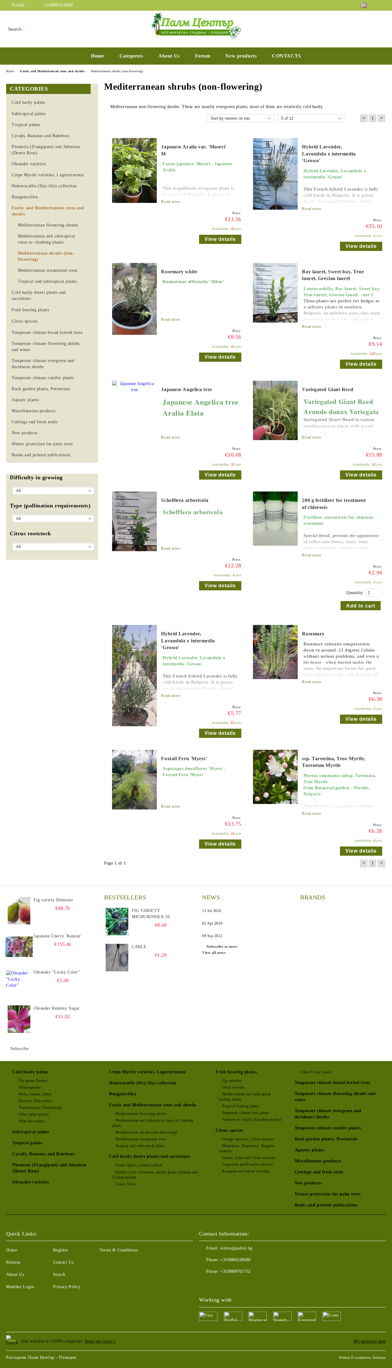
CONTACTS (286, 55)
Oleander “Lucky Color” (57, 972)
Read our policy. (100, 1341)
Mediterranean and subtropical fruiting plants (245, 1096)
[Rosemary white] (134, 337)
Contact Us (63, 1262)
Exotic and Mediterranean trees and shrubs (152, 1105)
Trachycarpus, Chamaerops (40, 1107)
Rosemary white (179, 271)
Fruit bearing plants (236, 1072)
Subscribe (19, 1048)
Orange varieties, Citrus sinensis (248, 1139)
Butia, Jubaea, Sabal (35, 1094)
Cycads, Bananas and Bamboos (43, 1154)
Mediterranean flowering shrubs (141, 1114)
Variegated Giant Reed (327, 389)
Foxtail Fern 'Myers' (184, 758)
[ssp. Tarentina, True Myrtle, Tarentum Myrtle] (275, 807)
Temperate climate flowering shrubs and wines (335, 1096)
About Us (168, 55)
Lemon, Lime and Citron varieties (249, 1158)
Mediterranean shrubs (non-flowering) (146, 1132)
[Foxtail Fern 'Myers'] (134, 812)
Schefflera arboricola (184, 500)
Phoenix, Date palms (35, 1101)
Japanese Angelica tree (186, 389)
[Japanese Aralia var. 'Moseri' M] (134, 206)
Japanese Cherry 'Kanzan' (57, 936)
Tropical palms (27, 1143)
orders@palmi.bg (236, 1248)
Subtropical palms (30, 1132)
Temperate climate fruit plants (245, 1113)
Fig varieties (232, 1080)
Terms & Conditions (119, 1250)
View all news (214, 953)
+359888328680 (58, 5)
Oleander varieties (30, 1182)
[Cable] (117, 957)
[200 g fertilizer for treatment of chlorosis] (275, 548)
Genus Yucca (126, 1184)
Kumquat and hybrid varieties (246, 1171)
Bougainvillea (122, 1094)
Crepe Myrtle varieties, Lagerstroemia (147, 1072)
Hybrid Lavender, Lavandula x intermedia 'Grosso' (329, 153)
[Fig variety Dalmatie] (19, 911)
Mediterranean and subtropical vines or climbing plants (152, 1123)
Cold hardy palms (30, 1072)
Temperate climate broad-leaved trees (332, 1082)
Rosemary (313, 633)
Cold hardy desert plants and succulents (149, 1156)
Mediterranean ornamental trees (140, 1139)
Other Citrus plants (316, 1072)
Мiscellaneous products (318, 1161)
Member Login (20, 1286)
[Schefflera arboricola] (134, 554)
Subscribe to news (222, 946)
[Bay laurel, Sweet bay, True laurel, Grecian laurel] (275, 325)
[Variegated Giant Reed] (275, 443)
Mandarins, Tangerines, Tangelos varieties (247, 1148)
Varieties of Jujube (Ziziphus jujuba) (251, 1119)
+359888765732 (235, 1271)
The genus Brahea (33, 1080)
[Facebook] (382, 5)
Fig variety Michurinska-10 (151, 913)
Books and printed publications (326, 1205)
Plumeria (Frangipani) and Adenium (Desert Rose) (49, 1168)
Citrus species (229, 1130)
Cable (139, 946)
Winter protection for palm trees (328, 1194)
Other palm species (34, 1114)
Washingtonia (29, 1087)
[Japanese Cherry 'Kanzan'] (19, 947)
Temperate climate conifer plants (328, 1128)
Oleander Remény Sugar (57, 1008)
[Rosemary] (275, 682)
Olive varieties (233, 1087)
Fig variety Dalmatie (53, 900)
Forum (202, 55)
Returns (13, 1262)
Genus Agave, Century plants (139, 1165)
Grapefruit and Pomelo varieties (247, 1164)
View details (220, 239)
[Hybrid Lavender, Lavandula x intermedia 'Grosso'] (275, 212)
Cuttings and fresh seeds (319, 1172)
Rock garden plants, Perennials (326, 1139)
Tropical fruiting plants (240, 1106)
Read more (170, 201)
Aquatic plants (309, 1150)
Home (97, 55)
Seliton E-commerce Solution (362, 1357)
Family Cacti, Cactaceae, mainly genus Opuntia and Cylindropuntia (155, 1174)
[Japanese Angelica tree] (134, 389)
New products (241, 55)
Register (60, 1250)
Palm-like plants (32, 1121)
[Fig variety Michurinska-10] (117, 921)
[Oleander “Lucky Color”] (19, 983)
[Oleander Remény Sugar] (19, 1019)
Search (59, 1274)
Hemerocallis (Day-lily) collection (142, 1083)
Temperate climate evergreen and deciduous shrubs (328, 1113)
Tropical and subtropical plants (140, 1146)
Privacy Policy (67, 1286)
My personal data (369, 1341)
